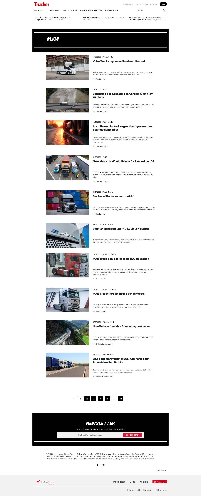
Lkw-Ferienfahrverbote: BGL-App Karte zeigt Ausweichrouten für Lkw (121, 360)
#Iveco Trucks (108, 192)
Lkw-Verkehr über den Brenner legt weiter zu (121, 326)
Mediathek (54, 10)
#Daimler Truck (108, 225)
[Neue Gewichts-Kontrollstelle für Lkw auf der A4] (67, 167)
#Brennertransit (108, 322)
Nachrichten (111, 10)
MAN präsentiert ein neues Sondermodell (119, 293)
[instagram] (103, 465)
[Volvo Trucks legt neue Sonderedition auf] (67, 67)
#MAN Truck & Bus (109, 254)
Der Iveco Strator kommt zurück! (113, 196)
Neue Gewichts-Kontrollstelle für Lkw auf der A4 (123, 161)
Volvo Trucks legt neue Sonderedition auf (119, 61)
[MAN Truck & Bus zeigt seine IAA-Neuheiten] (67, 265)
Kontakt (153, 4)
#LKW (105, 89)
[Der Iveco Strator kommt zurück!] (67, 202)
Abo (163, 4)
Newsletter (128, 4)
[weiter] (127, 398)
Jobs (146, 4)
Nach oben (160, 471)
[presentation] (165, 19)
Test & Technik (70, 10)
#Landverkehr (108, 122)
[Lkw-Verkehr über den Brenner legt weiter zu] (67, 332)
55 (121, 398)
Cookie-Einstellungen (160, 490)
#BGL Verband (108, 354)
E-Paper (138, 4)
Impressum (130, 490)
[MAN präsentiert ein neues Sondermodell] (67, 300)
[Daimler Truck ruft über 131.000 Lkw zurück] (67, 235)
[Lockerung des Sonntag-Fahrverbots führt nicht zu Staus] (67, 100)
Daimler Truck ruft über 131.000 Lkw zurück (121, 229)
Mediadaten (119, 481)
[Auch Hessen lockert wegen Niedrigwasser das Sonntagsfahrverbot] (67, 132)
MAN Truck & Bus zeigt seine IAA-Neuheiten (121, 258)
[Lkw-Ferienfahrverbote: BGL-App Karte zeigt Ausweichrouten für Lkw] (67, 365)
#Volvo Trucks (108, 57)
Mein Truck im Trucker (91, 10)
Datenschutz (147, 490)
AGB (138, 490)
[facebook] (97, 465)
